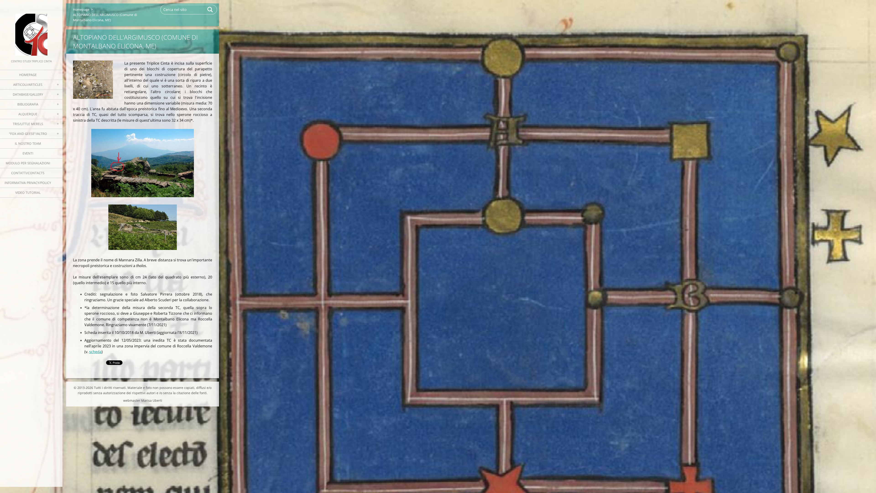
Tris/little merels (28, 124)
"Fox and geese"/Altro (28, 133)
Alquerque (27, 114)
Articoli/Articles (27, 84)
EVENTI (28, 153)
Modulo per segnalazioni (28, 163)
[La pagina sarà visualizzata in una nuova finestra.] (93, 79)
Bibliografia (27, 104)
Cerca (210, 9)
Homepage (28, 75)
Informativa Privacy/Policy (28, 183)
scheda (95, 351)
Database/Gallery (28, 94)
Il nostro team (28, 143)
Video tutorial (28, 192)
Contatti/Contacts (27, 173)
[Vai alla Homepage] (31, 29)
